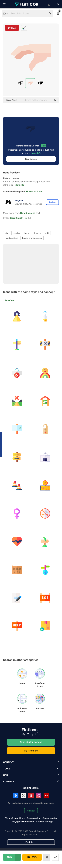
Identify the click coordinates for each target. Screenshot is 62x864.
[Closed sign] (45, 344)
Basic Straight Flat (18, 218)
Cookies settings (44, 821)
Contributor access (31, 742)
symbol (16, 233)
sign (7, 233)
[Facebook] (15, 795)
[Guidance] (17, 344)
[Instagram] (38, 795)
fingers (37, 233)
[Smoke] (45, 513)
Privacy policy (33, 818)
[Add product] (45, 626)
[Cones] (17, 485)
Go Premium (31, 750)
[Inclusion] (45, 372)
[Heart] (17, 541)
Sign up (31, 810)
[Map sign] (45, 400)
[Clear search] (42, 13)
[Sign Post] (17, 457)
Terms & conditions (14, 818)
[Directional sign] (45, 569)
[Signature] (17, 598)
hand (26, 233)
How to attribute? (35, 191)
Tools (6, 768)
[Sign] (17, 429)
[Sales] (45, 485)
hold (47, 233)
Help (5, 775)
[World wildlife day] (17, 569)
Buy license (31, 159)
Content (8, 762)
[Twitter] (23, 795)
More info (36, 153)
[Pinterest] (31, 795)
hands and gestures (32, 238)
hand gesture (11, 238)
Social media (31, 788)
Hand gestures (27, 213)
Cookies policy (49, 818)
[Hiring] (45, 457)
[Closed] (17, 400)
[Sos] (45, 598)
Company (8, 781)
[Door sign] (45, 429)
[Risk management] (17, 316)
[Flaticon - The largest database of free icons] (27, 4)
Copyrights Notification (22, 821)
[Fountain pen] (45, 316)
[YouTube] (46, 795)
